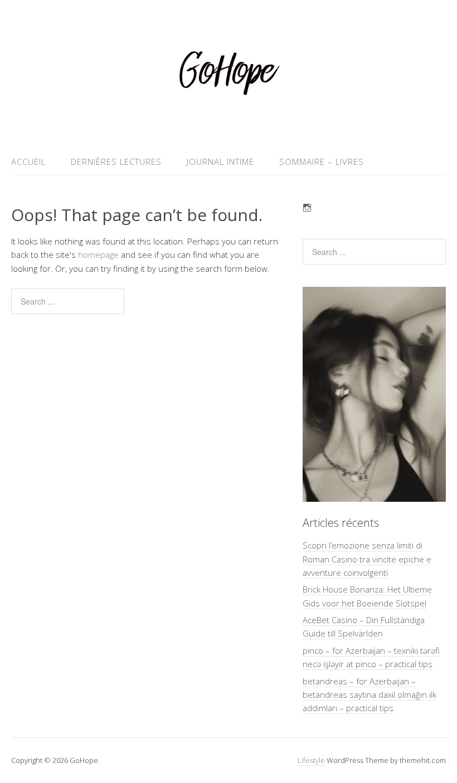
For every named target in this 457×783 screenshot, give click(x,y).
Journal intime (220, 161)
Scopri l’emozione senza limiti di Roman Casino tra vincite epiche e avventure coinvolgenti (367, 559)
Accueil (28, 161)
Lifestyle (311, 760)
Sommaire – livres (321, 161)
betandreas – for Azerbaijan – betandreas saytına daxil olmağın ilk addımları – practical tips (369, 695)
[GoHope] (228, 121)
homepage (98, 254)
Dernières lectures (116, 161)
